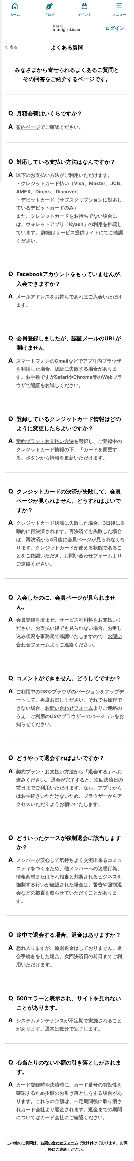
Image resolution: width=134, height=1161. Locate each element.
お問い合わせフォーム (88, 555)
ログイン (114, 28)
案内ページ (28, 127)
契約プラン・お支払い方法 (45, 441)
